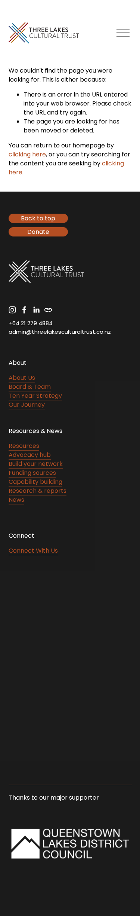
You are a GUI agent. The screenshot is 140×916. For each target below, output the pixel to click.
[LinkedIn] (36, 310)
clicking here (27, 154)
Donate (38, 232)
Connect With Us (33, 550)
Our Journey (27, 404)
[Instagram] (12, 310)
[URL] (48, 310)
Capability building (35, 481)
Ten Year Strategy (35, 395)
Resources (24, 446)
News (16, 499)
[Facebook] (24, 310)
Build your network (36, 463)
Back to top (38, 218)
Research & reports (37, 490)
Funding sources (32, 472)
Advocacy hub (30, 455)
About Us (22, 377)
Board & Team (30, 386)
